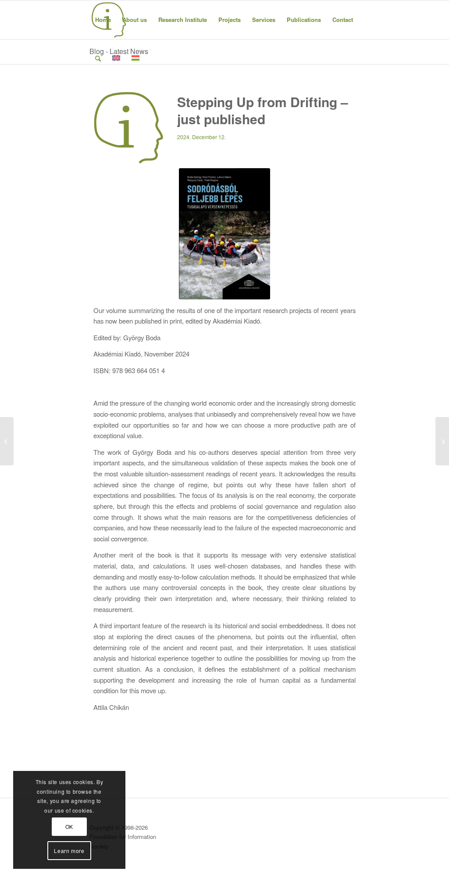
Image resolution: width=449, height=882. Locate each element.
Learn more (69, 850)
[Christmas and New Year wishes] (442, 441)
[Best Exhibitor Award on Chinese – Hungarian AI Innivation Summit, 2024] (7, 441)
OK (69, 826)
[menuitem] (103, 19)
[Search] (98, 58)
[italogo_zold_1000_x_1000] (128, 128)
